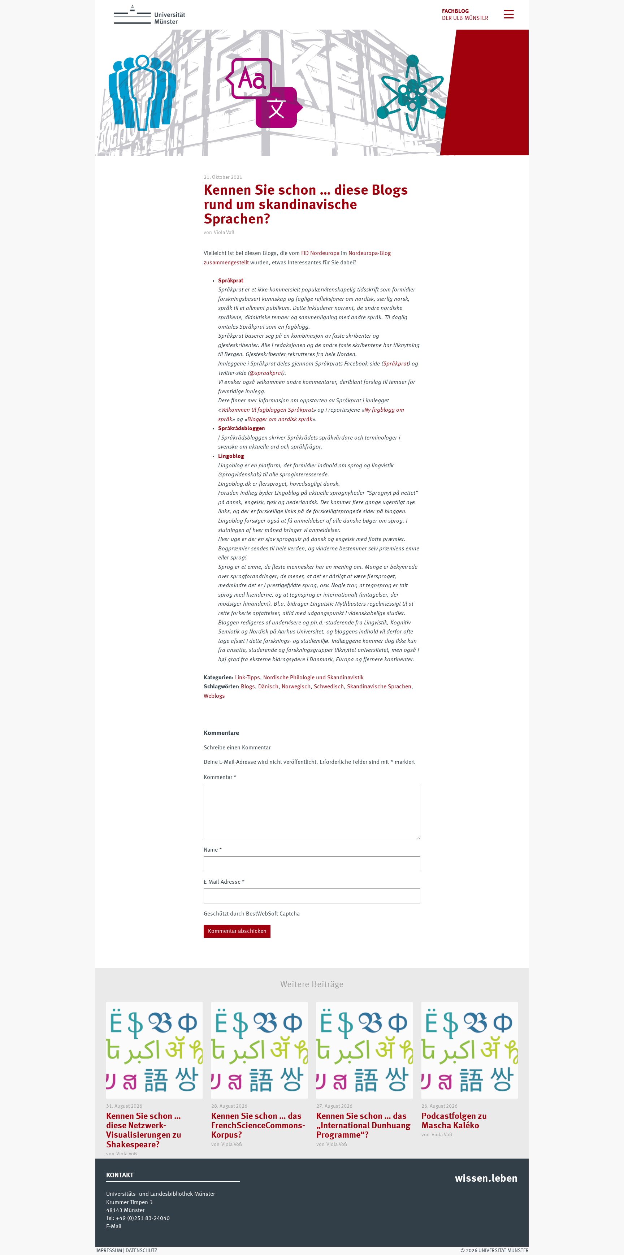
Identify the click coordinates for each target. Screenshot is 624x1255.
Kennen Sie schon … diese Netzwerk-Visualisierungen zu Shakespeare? (143, 1131)
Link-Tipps (247, 678)
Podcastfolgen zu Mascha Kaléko (454, 1121)
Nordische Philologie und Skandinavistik (313, 678)
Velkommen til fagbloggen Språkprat (267, 410)
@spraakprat (266, 373)
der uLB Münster (465, 18)
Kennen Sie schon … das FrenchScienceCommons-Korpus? (258, 1126)
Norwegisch (296, 687)
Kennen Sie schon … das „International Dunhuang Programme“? (363, 1126)
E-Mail (113, 1227)
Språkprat (395, 364)
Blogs (248, 687)
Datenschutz (141, 1250)
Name (213, 850)
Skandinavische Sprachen (379, 687)
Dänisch (268, 687)
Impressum (108, 1250)
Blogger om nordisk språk (279, 420)
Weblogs (214, 696)
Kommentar (220, 777)
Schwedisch (329, 687)
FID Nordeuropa (320, 253)
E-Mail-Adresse (224, 882)
